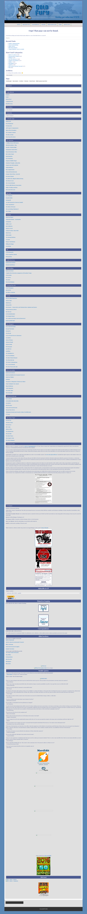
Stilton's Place (9, 429)
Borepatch (8, 331)
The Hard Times (9, 435)
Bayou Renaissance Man (11, 151)
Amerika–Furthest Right (11, 147)
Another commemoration (13, 43)
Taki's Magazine (9, 388)
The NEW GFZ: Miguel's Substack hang (14, 178)
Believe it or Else (12, 54)
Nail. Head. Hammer (12, 47)
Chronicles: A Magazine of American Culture (15, 381)
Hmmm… (10, 61)
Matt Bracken (9, 405)
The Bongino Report (10, 316)
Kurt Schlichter (9, 226)
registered (29, 446)
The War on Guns (9, 134)
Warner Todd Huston (10, 241)
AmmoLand (8, 121)
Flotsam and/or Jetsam (13, 56)
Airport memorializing (13, 44)
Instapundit (8, 200)
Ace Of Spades (9, 195)
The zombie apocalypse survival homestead (15, 318)
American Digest (9, 217)
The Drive (8, 279)
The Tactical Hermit (10, 183)
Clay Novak (8, 333)
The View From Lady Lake (12, 366)
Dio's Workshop (9, 158)
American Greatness (10, 372)
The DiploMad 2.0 (10, 353)
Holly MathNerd (9, 167)
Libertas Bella (9, 344)
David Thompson (9, 287)
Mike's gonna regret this (41, 81)
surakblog (8, 351)
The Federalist (9, 392)
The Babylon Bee (9, 431)
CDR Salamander (9, 252)
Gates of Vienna (9, 340)
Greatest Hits (26, 24)
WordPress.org (9, 103)
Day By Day (8, 420)
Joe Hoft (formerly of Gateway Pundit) (14, 202)
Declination (8, 221)
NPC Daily (8, 427)
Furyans (26, 81)
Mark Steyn (8, 232)
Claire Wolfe (9, 674)
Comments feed (9, 101)
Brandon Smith (9, 197)
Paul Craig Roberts (10, 204)
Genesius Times (9, 422)
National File (8, 305)
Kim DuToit (8, 290)
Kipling (43, 24)
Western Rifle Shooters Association (13, 185)
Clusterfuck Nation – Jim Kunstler (13, 219)
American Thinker (10, 377)
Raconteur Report (10, 176)
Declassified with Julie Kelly (12, 401)
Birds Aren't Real (9, 270)
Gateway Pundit (9, 342)
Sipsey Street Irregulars (11, 130)
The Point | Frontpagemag (11, 362)
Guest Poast (32, 81)
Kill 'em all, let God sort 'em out (15, 66)
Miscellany (67, 24)
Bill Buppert (8, 661)
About (18, 24)
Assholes (10, 64)
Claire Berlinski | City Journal (12, 383)
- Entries (15, 879)
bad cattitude (9, 398)
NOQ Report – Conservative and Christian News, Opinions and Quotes (21, 307)
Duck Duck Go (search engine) (12, 646)
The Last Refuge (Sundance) (12, 209)
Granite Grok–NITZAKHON (12, 165)
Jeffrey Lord (8, 223)
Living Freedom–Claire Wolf (12, 230)
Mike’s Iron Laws (52, 24)
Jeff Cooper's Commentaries (12, 128)
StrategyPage (9, 256)
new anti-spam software (51, 454)
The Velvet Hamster (10, 440)
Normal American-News (11, 309)
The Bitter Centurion (10, 292)
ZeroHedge (8, 246)
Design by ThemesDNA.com (43, 912)
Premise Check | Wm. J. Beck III (13, 174)
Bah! (9, 67)
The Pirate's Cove (10, 180)
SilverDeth (8, 663)
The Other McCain (10, 360)
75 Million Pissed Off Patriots (12, 142)
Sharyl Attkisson (9, 386)
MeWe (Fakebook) (10, 640)
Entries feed (8, 99)
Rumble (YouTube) (10, 648)
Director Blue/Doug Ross (11, 298)
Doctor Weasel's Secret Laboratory (13, 335)
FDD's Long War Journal (11, 254)
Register (8, 94)
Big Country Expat (10, 154)
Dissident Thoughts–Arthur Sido (13, 163)
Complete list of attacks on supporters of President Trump (18, 273)
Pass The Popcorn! (12, 59)
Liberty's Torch (9, 228)
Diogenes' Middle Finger (11, 160)
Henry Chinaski (44, 527)
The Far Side (8, 433)
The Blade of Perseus (10, 206)
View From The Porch (10, 136)
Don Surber (8, 337)
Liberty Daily (9, 300)
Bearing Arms (9, 125)
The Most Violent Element (11, 357)
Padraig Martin (9, 657)
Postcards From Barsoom (11, 407)
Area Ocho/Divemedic (11, 326)
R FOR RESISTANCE (10, 314)
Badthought (8, 81)
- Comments (15, 881)
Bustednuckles (9, 156)
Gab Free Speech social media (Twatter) (15, 642)
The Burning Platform (10, 237)
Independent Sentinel (10, 262)
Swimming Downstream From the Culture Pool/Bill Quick (18, 412)
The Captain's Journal (10, 132)
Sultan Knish (8, 235)
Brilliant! (10, 57)
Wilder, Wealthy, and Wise (11, 187)
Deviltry (21, 81)
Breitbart (8, 379)
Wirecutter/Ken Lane (10, 189)
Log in (7, 97)
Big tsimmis (11, 63)
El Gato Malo (8, 275)
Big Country (15, 81)
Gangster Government (13, 60)
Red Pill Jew (8, 348)
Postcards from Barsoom (11, 171)
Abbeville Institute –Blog (11, 145)
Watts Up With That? (10, 320)
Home (60, 24)
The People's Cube (10, 438)
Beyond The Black (10, 328)
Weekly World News (10, 264)
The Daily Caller (9, 390)
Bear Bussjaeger (9, 123)
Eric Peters (8, 277)
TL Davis (8, 239)
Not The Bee (8, 311)
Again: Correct (11, 46)
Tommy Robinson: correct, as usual (16, 49)
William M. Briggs (10, 244)
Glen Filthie (8, 654)
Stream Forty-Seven (10, 409)
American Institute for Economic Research (15, 374)
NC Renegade (9, 346)
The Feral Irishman (10, 282)
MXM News (8, 302)
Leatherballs (35, 24)
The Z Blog (8, 211)
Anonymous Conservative (11, 149)
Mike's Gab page (9, 644)
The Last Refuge (47, 855)
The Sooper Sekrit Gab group (12, 652)
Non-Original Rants (10, 169)
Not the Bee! (8, 424)
